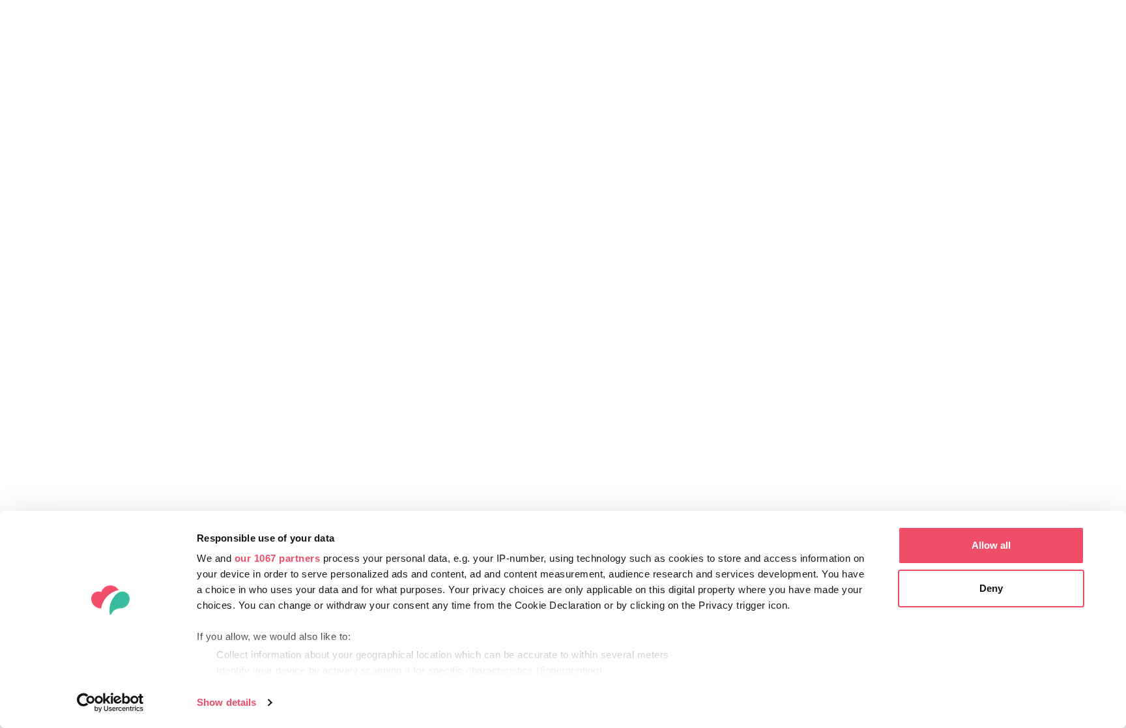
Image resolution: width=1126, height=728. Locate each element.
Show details (226, 702)
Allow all (991, 545)
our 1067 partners (278, 558)
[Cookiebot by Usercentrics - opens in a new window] (110, 702)
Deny (991, 588)
